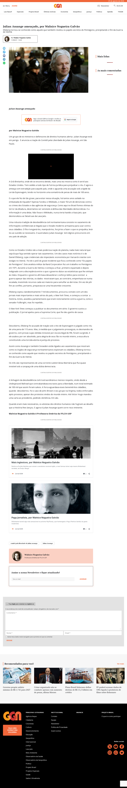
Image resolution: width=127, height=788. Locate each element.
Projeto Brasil (34, 12)
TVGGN (120, 12)
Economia (64, 12)
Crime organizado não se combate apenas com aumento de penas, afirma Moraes (48, 690)
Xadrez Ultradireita (33, 778)
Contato (54, 716)
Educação (29, 734)
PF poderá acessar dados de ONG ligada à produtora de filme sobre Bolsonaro (108, 690)
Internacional (31, 742)
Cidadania (29, 720)
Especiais (20, 12)
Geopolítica (77, 12)
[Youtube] (116, 746)
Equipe (53, 720)
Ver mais (120, 664)
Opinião (110, 12)
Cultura (28, 727)
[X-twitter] (110, 746)
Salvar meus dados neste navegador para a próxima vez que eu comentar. (30, 637)
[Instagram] (110, 752)
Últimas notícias (50, 12)
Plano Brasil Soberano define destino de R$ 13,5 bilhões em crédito (78, 690)
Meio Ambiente (31, 753)
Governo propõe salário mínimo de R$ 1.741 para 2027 (16, 688)
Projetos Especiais (32, 771)
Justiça (89, 12)
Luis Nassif (8, 12)
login (13, 604)
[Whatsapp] (116, 752)
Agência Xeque (31, 716)
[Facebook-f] (122, 746)
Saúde (28, 775)
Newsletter (55, 724)
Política (99, 12)
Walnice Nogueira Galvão (22, 38)
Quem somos (56, 731)
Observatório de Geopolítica (36, 760)
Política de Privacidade (59, 727)
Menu (7, 6)
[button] (4, 48)
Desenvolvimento (32, 731)
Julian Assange (48, 543)
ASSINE (14, 6)
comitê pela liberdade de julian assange (24, 543)
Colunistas (30, 724)
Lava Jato (29, 749)
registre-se (30, 604)
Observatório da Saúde (34, 756)
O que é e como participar (111, 716)
